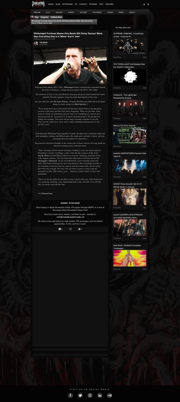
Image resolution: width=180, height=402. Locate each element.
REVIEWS (93, 4)
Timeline (36, 12)
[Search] (148, 4)
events (71, 12)
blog (48, 12)
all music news (56, 17)
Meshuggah (42, 160)
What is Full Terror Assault (124, 125)
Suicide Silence (44, 155)
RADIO (51, 4)
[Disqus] (70, 263)
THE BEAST (43, 42)
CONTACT (83, 4)
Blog (36, 17)
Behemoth (53, 160)
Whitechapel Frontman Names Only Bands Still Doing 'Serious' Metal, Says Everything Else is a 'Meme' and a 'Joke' (62, 22)
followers (97, 12)
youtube (83, 12)
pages (121, 12)
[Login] (144, 4)
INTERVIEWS (67, 4)
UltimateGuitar (46, 193)
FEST (101, 4)
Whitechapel (69, 87)
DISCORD (109, 4)
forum (110, 12)
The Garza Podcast (61, 101)
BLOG (58, 4)
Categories (44, 17)
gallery (59, 12)
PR (76, 4)
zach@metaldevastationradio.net (70, 216)
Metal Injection (80, 104)
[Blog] (33, 27)
